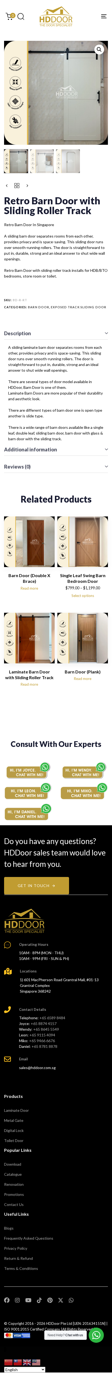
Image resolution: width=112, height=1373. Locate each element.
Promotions (14, 1194)
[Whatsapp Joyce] (28, 770)
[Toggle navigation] (90, 16)
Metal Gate (13, 1120)
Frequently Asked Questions (28, 1238)
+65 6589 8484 (52, 1017)
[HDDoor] (24, 920)
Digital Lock (14, 1130)
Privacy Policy (15, 1248)
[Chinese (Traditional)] (18, 1362)
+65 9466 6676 (42, 1040)
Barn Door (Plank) (83, 671)
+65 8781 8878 (44, 1046)
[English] (27, 1362)
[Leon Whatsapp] (28, 791)
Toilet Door (13, 1140)
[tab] (56, 333)
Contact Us (14, 1204)
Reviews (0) (17, 467)
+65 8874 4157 (44, 1023)
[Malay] (36, 1362)
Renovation (14, 1184)
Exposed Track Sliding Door (78, 307)
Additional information (30, 449)
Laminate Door (16, 1110)
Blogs (9, 1228)
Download (12, 1164)
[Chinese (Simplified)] (8, 1362)
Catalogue (13, 1174)
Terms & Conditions (21, 1268)
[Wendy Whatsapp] (84, 770)
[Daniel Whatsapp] (28, 812)
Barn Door (38, 307)
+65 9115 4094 (42, 1035)
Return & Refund (18, 1258)
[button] (20, 16)
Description (17, 333)
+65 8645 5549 (46, 1029)
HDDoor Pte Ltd (59, 1323)
